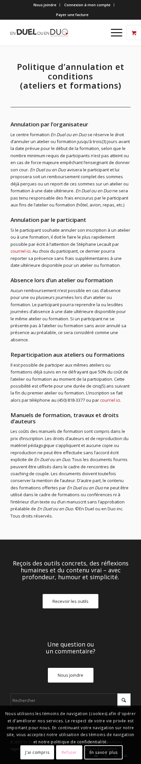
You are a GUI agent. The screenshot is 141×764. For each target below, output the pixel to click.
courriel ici (20, 251)
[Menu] (113, 32)
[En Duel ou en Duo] (58, 32)
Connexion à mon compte (87, 4)
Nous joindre (44, 4)
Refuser (69, 752)
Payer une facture (72, 14)
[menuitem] (45, 5)
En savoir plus (104, 752)
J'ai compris (37, 752)
